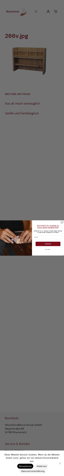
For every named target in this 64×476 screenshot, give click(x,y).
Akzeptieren (25, 466)
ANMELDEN (48, 244)
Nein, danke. (47, 249)
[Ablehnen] (60, 463)
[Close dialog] (62, 222)
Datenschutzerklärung (33, 471)
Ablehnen (42, 466)
